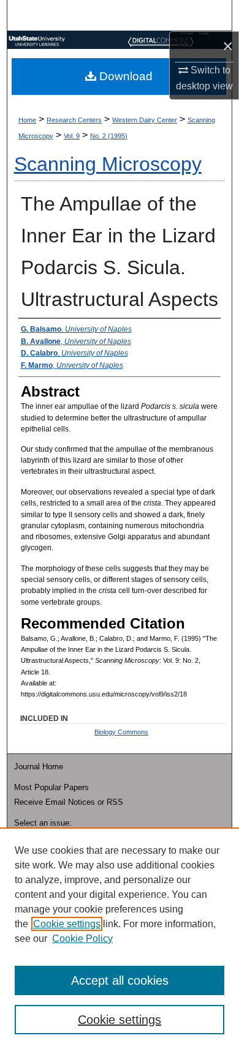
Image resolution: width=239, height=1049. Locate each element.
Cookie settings (67, 924)
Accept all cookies (120, 980)
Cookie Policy (82, 938)
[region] (119, 938)
